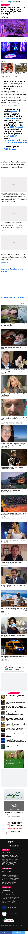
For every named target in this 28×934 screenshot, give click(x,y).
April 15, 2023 (10, 148)
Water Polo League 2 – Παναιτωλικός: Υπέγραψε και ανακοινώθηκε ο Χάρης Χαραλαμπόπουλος (15, 697)
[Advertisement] (14, 155)
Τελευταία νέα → (14, 693)
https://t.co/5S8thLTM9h (15, 140)
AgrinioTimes (5, 17)
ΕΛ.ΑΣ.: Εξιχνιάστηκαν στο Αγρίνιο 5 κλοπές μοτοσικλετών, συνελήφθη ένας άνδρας (15, 702)
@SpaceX (14, 111)
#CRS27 (13, 135)
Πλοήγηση (18, 925)
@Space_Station (11, 118)
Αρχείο (6, 925)
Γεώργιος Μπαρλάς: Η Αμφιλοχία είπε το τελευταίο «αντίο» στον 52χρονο (16, 729)
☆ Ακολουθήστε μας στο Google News (13, 297)
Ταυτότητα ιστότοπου (19, 927)
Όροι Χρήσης (24, 925)
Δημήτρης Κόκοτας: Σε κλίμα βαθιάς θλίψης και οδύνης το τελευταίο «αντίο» (16, 707)
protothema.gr (4, 262)
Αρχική (2, 925)
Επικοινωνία (11, 925)
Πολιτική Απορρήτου (9, 927)
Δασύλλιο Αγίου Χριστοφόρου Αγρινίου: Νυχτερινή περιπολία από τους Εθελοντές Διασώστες (16, 735)
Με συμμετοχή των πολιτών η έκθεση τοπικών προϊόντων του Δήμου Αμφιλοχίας (13, 269)
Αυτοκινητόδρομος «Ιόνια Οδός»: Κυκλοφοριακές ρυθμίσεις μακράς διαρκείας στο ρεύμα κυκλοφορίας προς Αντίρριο (16, 740)
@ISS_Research (16, 127)
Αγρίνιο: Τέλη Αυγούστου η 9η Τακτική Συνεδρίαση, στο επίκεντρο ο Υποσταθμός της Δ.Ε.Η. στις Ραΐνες (16, 724)
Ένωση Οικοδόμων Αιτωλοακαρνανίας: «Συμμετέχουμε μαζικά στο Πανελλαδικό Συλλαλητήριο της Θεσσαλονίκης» (16, 713)
